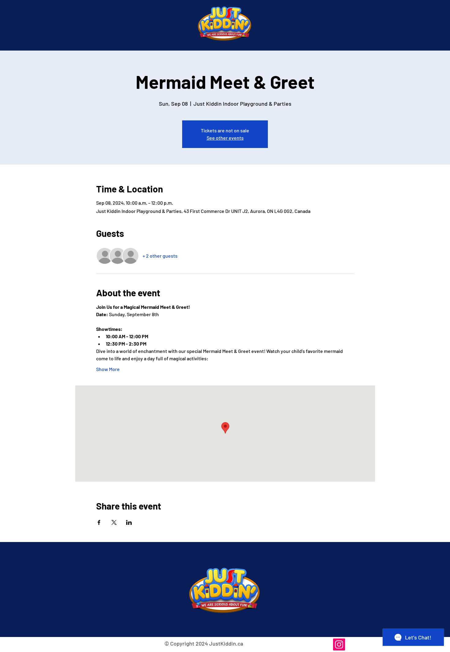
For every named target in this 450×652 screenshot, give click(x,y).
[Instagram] (339, 644)
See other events (225, 138)
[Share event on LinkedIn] (129, 522)
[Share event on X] (114, 522)
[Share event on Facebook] (99, 522)
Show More (108, 369)
